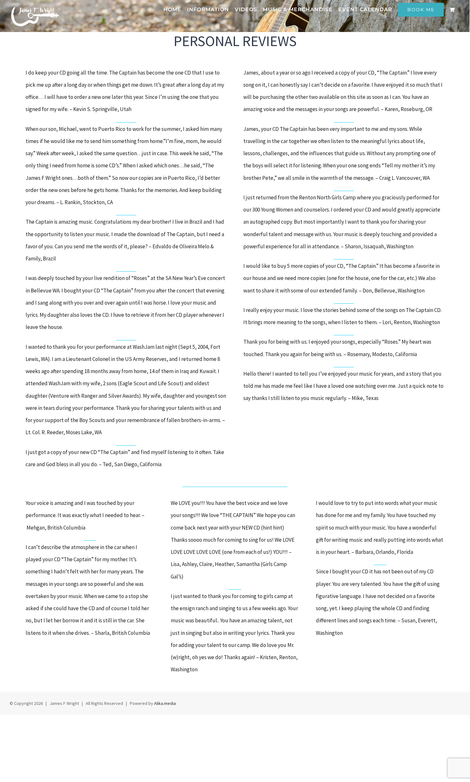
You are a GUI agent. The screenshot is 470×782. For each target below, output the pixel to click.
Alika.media (165, 703)
